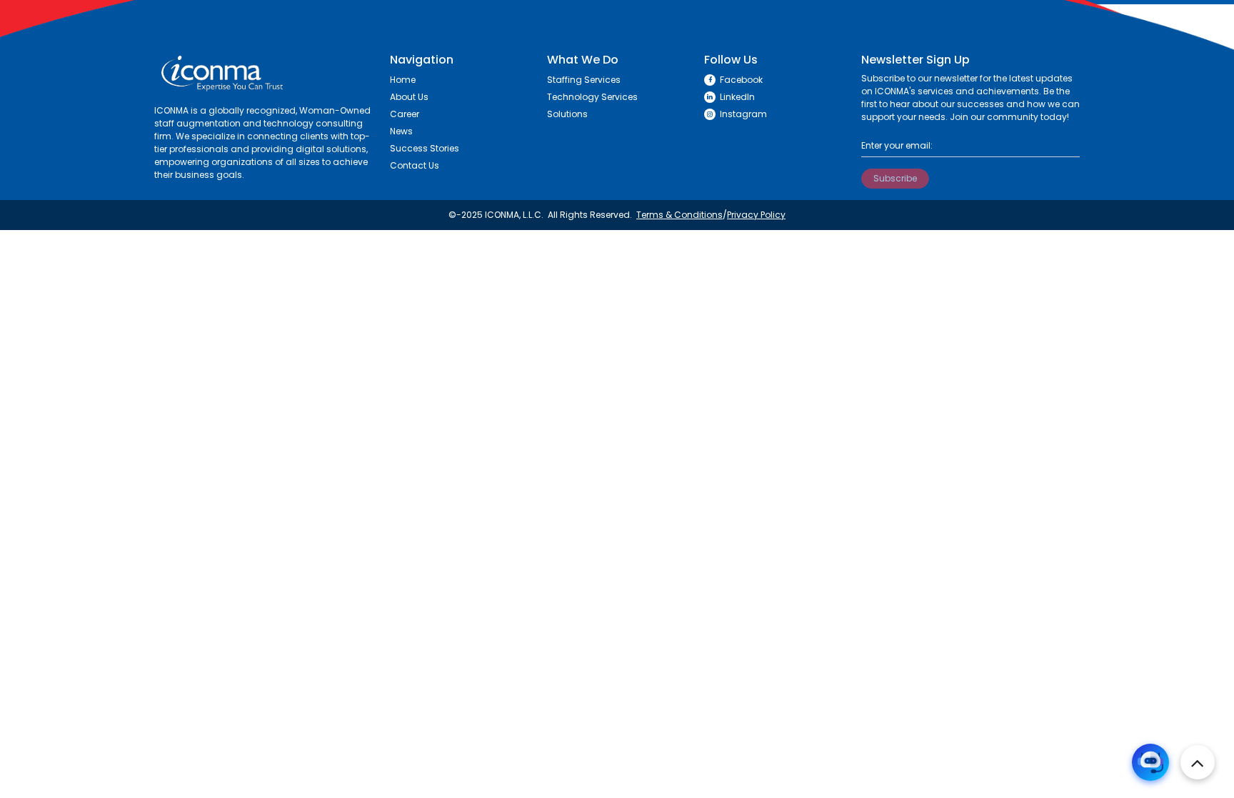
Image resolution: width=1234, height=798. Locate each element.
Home (403, 80)
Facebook (741, 80)
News (401, 131)
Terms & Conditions (679, 215)
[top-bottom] (1197, 762)
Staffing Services (584, 80)
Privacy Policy (756, 215)
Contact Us (414, 165)
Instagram (743, 114)
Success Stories (424, 148)
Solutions (567, 114)
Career (404, 114)
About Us (409, 97)
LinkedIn (737, 97)
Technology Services (592, 97)
